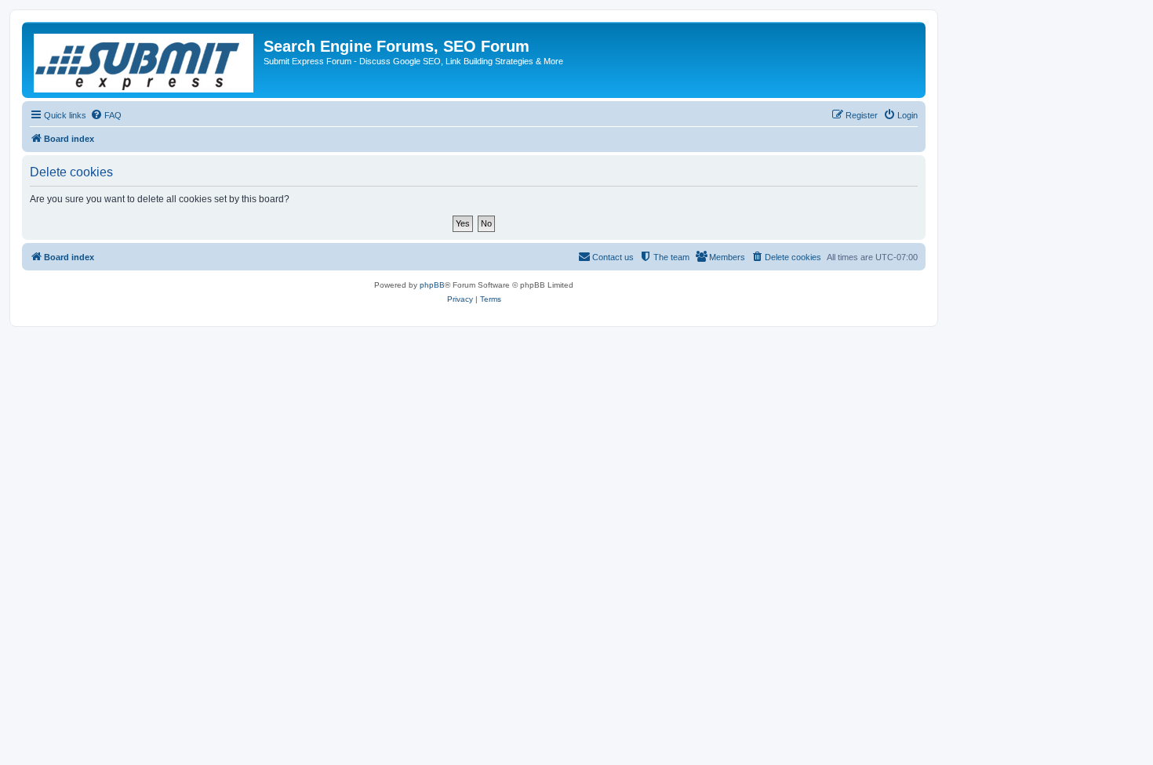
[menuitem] (106, 115)
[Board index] (145, 60)
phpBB (432, 285)
